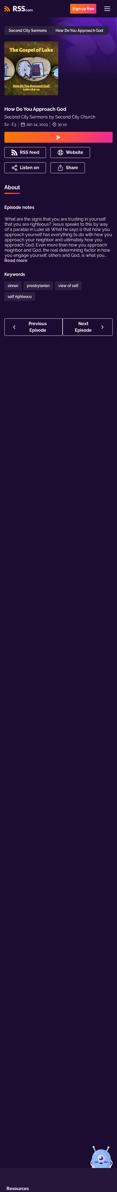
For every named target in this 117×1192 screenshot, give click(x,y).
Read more (15, 260)
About (12, 187)
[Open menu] (107, 8)
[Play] (58, 137)
